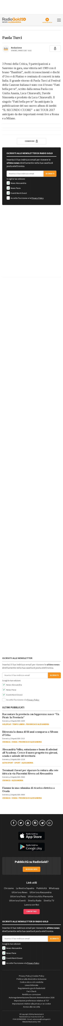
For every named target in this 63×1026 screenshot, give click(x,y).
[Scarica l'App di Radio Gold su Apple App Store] (31, 836)
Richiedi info (32, 869)
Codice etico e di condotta (31, 982)
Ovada (14, 742)
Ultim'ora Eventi (17, 900)
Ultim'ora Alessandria (40, 892)
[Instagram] (35, 823)
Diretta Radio (34, 900)
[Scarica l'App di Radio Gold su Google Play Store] (31, 847)
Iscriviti (50, 173)
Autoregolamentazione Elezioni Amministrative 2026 (31, 997)
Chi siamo (9, 888)
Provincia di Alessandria (37, 724)
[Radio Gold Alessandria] (14, 19)
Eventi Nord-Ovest (18, 193)
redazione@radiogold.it (41, 1019)
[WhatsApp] (49, 823)
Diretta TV (49, 900)
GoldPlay (6, 724)
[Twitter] (21, 823)
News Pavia (15, 188)
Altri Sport (7, 762)
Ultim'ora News (19, 892)
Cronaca (6, 742)
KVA (39, 1022)
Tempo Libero (18, 724)
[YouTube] (28, 823)
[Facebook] (14, 823)
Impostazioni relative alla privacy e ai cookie (31, 1003)
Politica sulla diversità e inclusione (31, 979)
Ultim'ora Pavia (18, 896)
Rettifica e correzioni (31, 994)
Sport (17, 762)
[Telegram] (42, 823)
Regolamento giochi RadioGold (31, 988)
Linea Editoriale (31, 985)
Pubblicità (41, 888)
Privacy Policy (38, 198)
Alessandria (27, 762)
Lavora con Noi (31, 904)
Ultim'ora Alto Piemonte (40, 896)
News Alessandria (18, 183)
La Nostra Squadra (25, 888)
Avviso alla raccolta (31, 1006)
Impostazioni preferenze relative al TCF (31, 1000)
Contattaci (31, 911)
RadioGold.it (39, 1014)
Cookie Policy (38, 976)
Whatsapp (54, 888)
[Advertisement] (31, 243)
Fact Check (31, 991)
